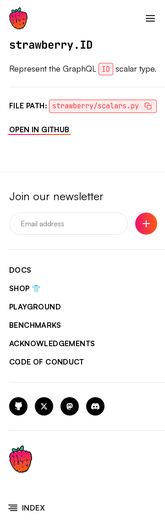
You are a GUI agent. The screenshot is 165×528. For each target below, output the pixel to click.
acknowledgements (52, 343)
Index (33, 507)
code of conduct (46, 361)
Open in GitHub (39, 129)
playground (35, 306)
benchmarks (35, 325)
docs (20, 270)
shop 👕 (25, 288)
